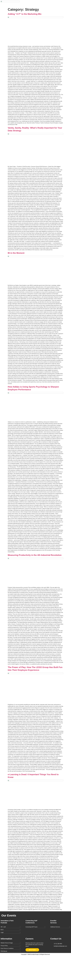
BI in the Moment (16, 253)
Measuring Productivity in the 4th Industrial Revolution (35, 555)
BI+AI (2, 929)
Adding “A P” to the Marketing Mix (24, 14)
